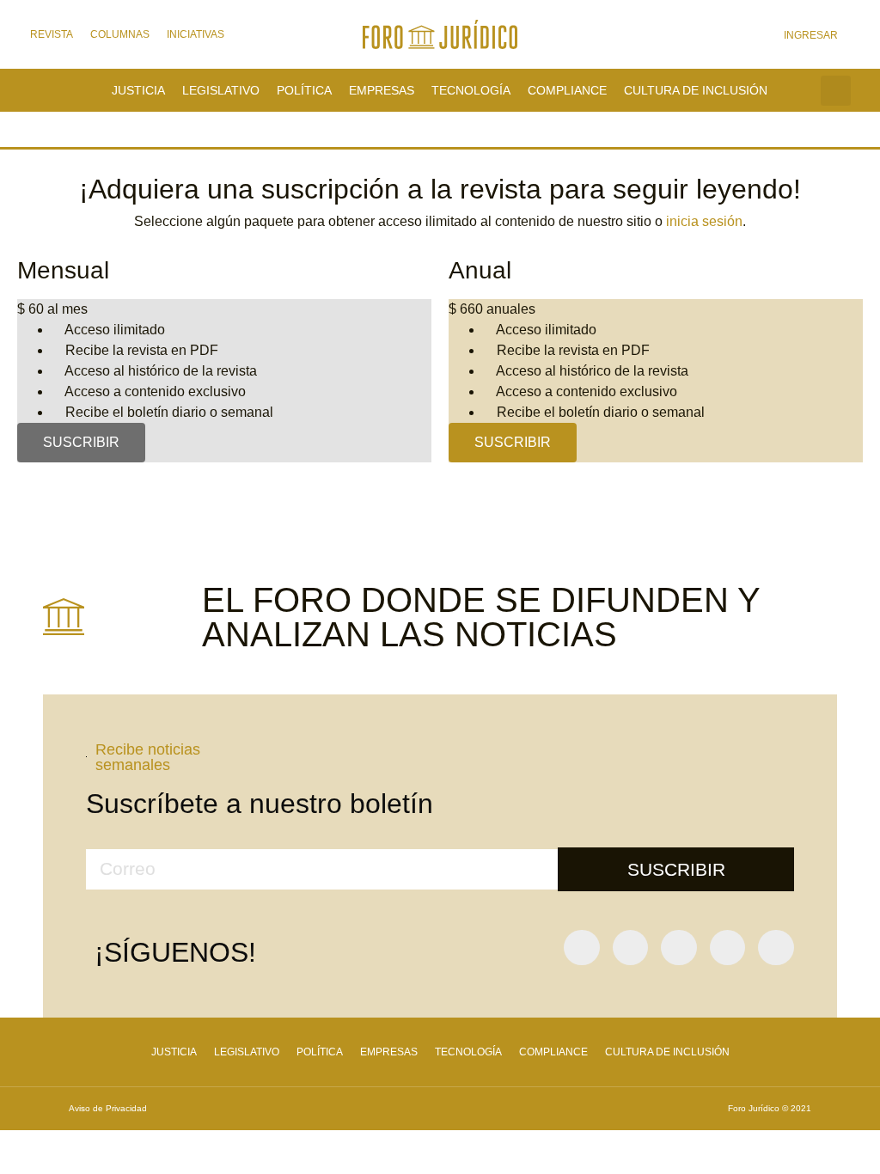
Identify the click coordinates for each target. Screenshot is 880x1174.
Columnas (120, 34)
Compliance (567, 90)
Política (304, 90)
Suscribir (81, 442)
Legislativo (221, 90)
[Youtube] (679, 948)
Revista (51, 34)
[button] (836, 91)
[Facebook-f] (582, 948)
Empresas (381, 90)
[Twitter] (631, 948)
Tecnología (470, 90)
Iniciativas (195, 34)
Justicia (138, 90)
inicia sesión (704, 221)
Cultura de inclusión (695, 90)
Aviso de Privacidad (108, 1108)
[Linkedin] (776, 948)
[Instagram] (728, 948)
